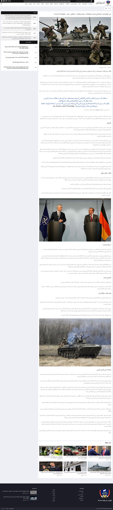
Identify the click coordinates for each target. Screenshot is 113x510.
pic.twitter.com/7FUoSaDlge (63, 106)
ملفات (42, 3)
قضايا (30, 3)
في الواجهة (61, 3)
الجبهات (56, 3)
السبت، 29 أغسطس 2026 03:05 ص (83, 1)
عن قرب (47, 3)
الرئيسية (90, 3)
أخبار (79, 3)
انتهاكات (67, 3)
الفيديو (53, 500)
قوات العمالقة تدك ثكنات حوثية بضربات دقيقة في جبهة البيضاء (15, 491)
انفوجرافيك (84, 3)
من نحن (2, 508)
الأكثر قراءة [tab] (28, 42)
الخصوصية (12, 508)
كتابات (38, 3)
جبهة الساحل (74, 3)
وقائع (51, 3)
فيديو (26, 3)
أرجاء (34, 3)
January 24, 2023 (99, 110)
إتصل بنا (7, 508)
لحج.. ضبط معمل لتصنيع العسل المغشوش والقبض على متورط (57, 1)
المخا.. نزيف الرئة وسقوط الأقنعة (20, 62)
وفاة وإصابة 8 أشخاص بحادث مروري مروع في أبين (16, 57)
